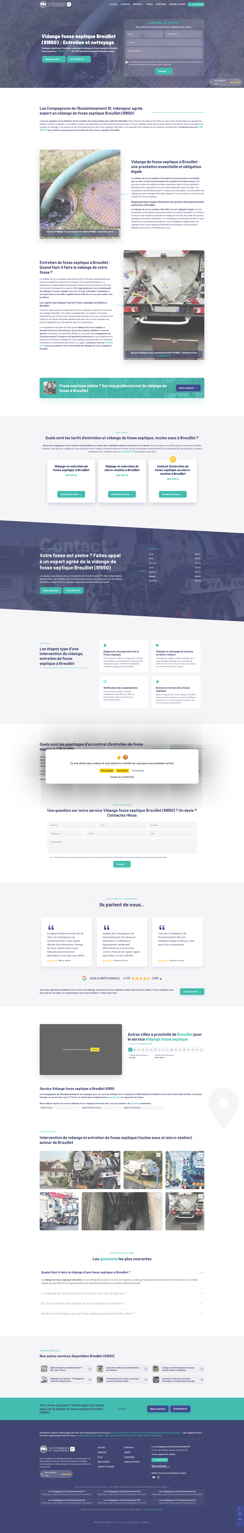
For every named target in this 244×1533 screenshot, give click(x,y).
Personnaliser (138, 770)
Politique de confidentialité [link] (122, 777)
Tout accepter (107, 770)
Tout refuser (122, 770)
